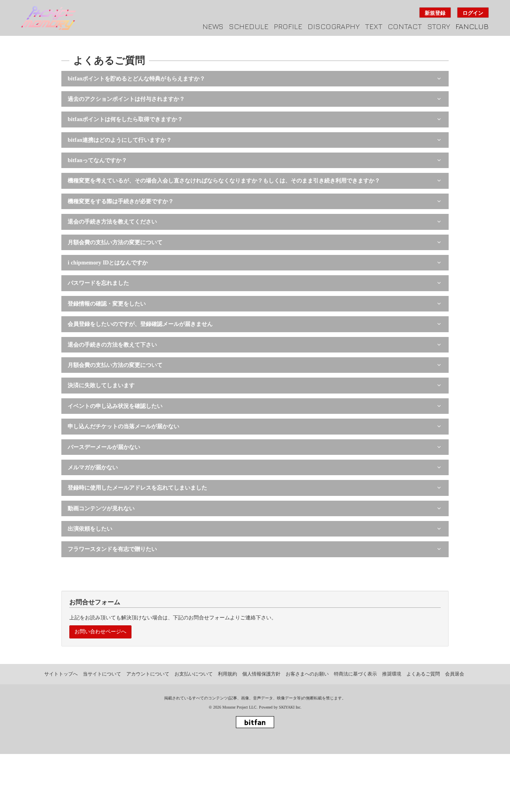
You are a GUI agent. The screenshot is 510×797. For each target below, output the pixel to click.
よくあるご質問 (423, 674)
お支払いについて (194, 674)
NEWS (213, 26)
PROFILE (288, 26)
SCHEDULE (249, 26)
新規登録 (435, 13)
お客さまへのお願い (307, 674)
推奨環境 (391, 674)
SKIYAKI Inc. (290, 707)
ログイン (473, 13)
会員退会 (454, 674)
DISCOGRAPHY (334, 26)
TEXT (373, 26)
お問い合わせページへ (100, 631)
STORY (438, 26)
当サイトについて (102, 674)
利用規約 (227, 674)
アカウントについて (147, 674)
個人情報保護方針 (261, 674)
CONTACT (405, 26)
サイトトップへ (61, 674)
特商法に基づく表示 (355, 674)
